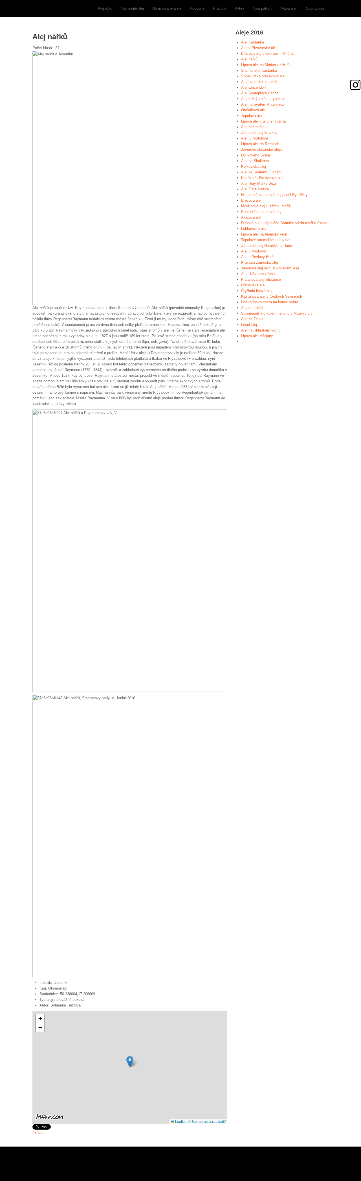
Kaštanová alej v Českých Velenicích (271, 296)
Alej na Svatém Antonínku (262, 104)
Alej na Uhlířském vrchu (260, 330)
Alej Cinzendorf (253, 87)
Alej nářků (249, 59)
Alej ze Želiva (252, 319)
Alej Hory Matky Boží (258, 183)
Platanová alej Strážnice (261, 279)
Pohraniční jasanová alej (261, 212)
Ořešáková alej (253, 110)
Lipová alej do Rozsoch (260, 144)
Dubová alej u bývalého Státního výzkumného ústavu (284, 223)
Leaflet (180, 1121)
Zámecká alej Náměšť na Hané (266, 245)
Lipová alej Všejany (257, 336)
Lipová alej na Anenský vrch (264, 234)
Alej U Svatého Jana (258, 274)
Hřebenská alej (253, 285)
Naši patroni (262, 8)
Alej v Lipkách (252, 308)
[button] (129, 1061)
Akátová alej (251, 217)
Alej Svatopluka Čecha (259, 93)
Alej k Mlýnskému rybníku (262, 99)
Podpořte (197, 8)
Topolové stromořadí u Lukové (265, 240)
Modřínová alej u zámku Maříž (266, 206)
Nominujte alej (132, 8)
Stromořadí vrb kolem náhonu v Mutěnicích (276, 313)
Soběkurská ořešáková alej (263, 76)
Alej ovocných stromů (259, 82)
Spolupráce (315, 8)
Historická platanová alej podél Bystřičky (274, 195)
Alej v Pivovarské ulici (259, 48)
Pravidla (219, 8)
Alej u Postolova (254, 138)
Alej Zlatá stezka (255, 189)
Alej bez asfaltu (254, 127)
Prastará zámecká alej (259, 262)
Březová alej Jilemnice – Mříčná (267, 53)
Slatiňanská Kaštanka (259, 70)
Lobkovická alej (254, 228)
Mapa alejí (289, 8)
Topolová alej (252, 116)
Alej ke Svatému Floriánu (261, 172)
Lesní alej (249, 325)
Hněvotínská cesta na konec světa (269, 302)
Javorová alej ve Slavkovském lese (270, 268)
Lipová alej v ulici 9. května (263, 121)
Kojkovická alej (253, 166)
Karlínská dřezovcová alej (262, 178)
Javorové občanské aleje (261, 149)
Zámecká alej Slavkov (259, 132)
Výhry (239, 8)
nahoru (37, 1132)
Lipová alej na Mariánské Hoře (265, 65)
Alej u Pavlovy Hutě (257, 257)
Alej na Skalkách (255, 161)
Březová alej (251, 200)
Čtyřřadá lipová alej (256, 291)
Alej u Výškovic (254, 251)
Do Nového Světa (255, 155)
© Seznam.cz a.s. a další (207, 1121)
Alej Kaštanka (252, 42)
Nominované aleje (166, 8)
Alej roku (105, 8)
